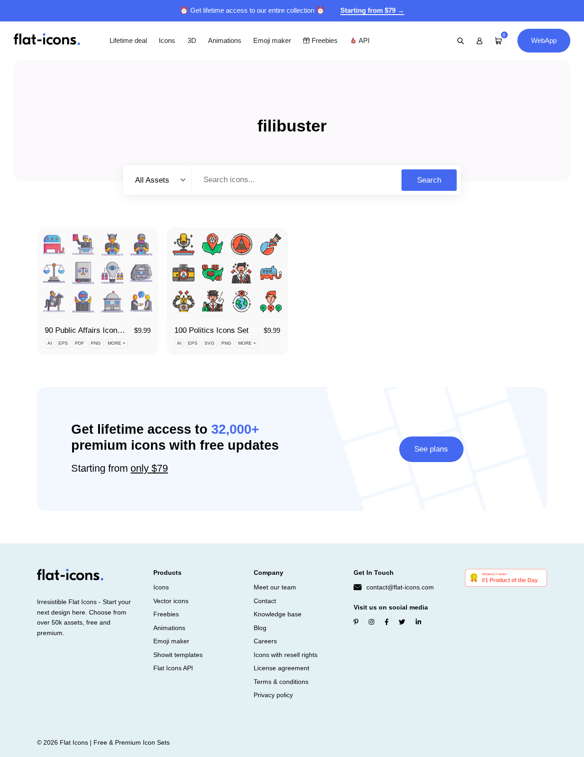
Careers (265, 641)
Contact (265, 601)
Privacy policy (273, 695)
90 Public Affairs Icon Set (88, 330)
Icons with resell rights (286, 654)
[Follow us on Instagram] (371, 622)
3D (192, 40)
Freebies (324, 40)
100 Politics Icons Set (211, 330)
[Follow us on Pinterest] (356, 622)
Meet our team (275, 587)
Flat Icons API (173, 668)
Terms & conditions (281, 681)
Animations (224, 40)
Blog (260, 627)
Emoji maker (272, 40)
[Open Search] (460, 40)
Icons (167, 40)
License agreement (281, 668)
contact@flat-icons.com (400, 587)
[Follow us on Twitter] (402, 622)
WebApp (544, 40)
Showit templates (178, 654)
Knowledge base (278, 614)
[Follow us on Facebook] (387, 622)
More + (116, 343)
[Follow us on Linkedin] (418, 622)
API (363, 40)
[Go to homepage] (47, 40)
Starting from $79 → (372, 10)
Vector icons (170, 601)
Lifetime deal (128, 40)
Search (429, 180)
